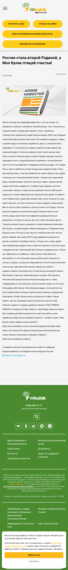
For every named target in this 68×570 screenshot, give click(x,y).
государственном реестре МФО (18, 486)
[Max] (42, 426)
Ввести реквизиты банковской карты (32, 34)
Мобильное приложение (32, 44)
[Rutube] (34, 426)
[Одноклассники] (26, 426)
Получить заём (16, 24)
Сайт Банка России (48, 523)
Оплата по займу (48, 24)
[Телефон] (36, 416)
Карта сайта (13, 448)
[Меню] (5, 8)
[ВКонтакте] (18, 426)
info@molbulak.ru (17, 484)
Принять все (34, 555)
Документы (44, 448)
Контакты (12, 453)
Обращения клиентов (18, 458)
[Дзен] (50, 426)
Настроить (34, 561)
